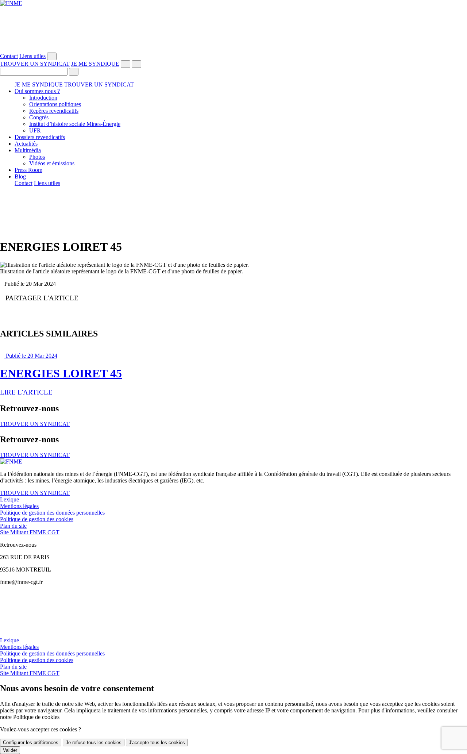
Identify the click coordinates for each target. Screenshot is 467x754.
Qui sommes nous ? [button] (37, 91)
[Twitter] (233, 16)
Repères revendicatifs (53, 111)
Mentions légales (19, 506)
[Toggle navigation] (136, 64)
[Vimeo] (233, 42)
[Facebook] (233, 10)
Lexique (9, 499)
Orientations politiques (55, 104)
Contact (9, 56)
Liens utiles (32, 56)
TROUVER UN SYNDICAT (35, 64)
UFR (35, 130)
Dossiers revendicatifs (40, 137)
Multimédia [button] (28, 150)
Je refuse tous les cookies (93, 742)
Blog (20, 176)
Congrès (39, 117)
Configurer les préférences (30, 742)
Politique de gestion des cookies (36, 519)
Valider (10, 750)
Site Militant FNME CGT (29, 532)
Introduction (43, 98)
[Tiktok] (233, 49)
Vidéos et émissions (51, 163)
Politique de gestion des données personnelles (52, 512)
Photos (37, 157)
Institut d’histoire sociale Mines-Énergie (74, 124)
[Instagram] (233, 29)
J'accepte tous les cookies (157, 742)
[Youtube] (233, 23)
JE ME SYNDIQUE (95, 64)
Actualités (26, 144)
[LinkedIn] (233, 36)
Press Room (28, 170)
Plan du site (13, 526)
